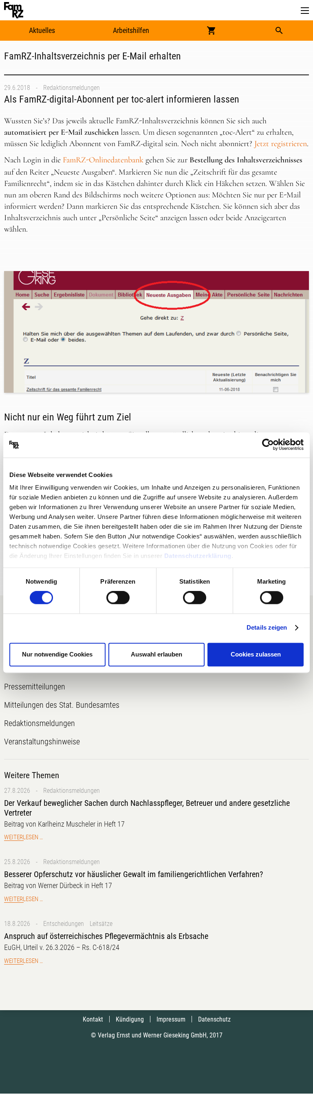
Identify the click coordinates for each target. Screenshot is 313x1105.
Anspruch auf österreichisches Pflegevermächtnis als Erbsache (106, 936)
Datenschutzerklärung (197, 555)
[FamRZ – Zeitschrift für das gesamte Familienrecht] (13, 10)
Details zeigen (267, 627)
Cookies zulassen (256, 654)
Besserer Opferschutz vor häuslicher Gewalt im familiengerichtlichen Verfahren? (133, 874)
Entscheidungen (63, 924)
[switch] (118, 597)
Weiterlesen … (23, 837)
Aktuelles (42, 30)
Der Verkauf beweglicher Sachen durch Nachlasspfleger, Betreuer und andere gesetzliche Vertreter (147, 808)
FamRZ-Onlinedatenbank (103, 160)
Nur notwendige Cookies (57, 654)
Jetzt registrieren (280, 144)
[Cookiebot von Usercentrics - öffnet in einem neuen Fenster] (268, 444)
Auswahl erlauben (156, 654)
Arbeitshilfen (131, 30)
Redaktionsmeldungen (71, 88)
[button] (305, 10)
